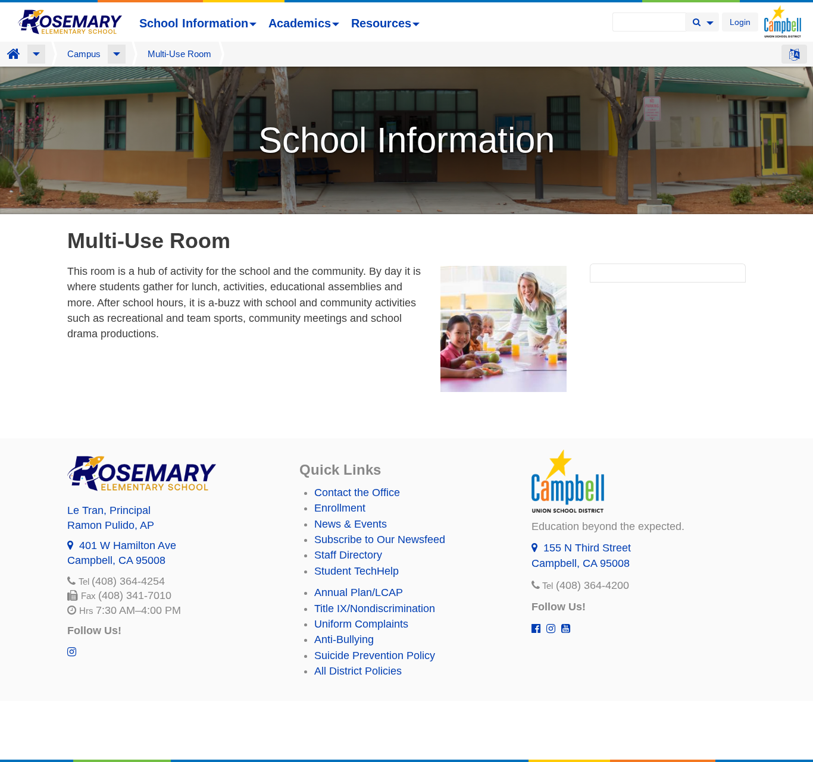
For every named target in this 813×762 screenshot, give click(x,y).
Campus (84, 54)
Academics (299, 23)
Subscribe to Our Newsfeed (379, 539)
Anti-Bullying (344, 639)
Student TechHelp (356, 571)
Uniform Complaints (361, 624)
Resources (381, 23)
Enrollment (339, 508)
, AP (110, 525)
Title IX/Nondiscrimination (374, 608)
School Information (193, 23)
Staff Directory (348, 555)
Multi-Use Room (179, 54)
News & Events (350, 524)
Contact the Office (357, 492)
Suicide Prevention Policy (374, 655)
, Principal (109, 510)
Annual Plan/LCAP (358, 592)
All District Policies (358, 671)
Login (740, 22)
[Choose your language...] (794, 54)
